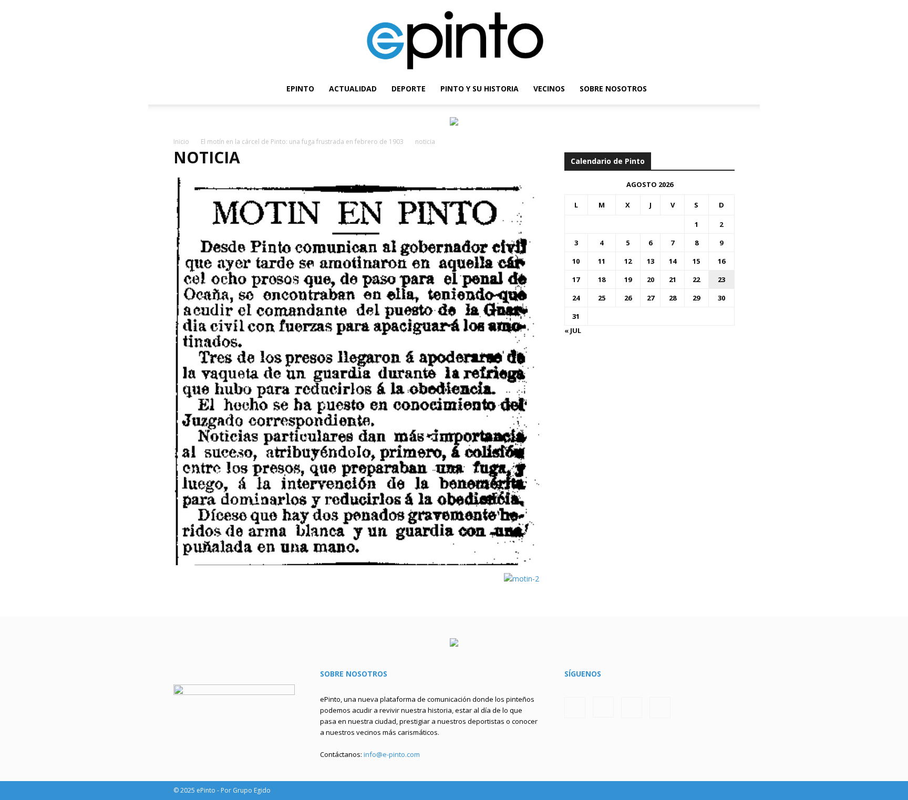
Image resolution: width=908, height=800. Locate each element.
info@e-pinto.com (392, 754)
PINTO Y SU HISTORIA (479, 88)
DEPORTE (408, 88)
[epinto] (454, 36)
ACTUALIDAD (353, 88)
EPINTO (300, 88)
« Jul (572, 330)
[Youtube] (727, 89)
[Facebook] (673, 89)
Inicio (181, 141)
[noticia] (356, 562)
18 (601, 279)
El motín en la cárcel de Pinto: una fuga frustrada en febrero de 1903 (302, 141)
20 (650, 279)
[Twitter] (709, 89)
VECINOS (549, 88)
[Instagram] (691, 89)
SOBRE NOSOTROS (613, 88)
